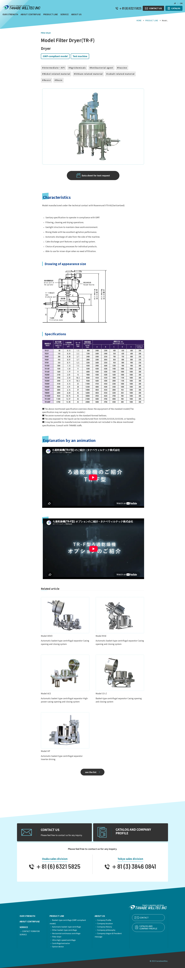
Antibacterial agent (102, 67)
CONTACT (144, 917)
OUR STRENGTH (27, 915)
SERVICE (24, 927)
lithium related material (89, 73)
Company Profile (104, 920)
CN (181, 3)
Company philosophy (106, 930)
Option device (58, 946)
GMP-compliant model (55, 56)
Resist (47, 80)
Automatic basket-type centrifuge (66, 926)
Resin (59, 80)
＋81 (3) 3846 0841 (133, 866)
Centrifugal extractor (61, 943)
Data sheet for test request (96, 175)
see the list (90, 772)
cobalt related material (121, 73)
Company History (104, 926)
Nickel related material (57, 73)
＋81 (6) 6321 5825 (129, 8)
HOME (138, 20)
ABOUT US (100, 915)
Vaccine (122, 67)
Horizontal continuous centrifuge (66, 933)
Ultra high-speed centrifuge (64, 940)
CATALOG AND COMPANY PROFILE (148, 927)
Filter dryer (46, 33)
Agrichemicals (78, 67)
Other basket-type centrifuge (64, 930)
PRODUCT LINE (151, 20)
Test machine (80, 56)
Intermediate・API (54, 67)
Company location (105, 923)
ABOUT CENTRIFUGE (30, 921)
